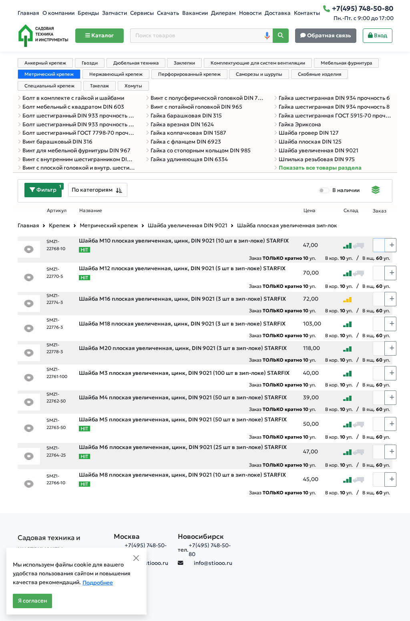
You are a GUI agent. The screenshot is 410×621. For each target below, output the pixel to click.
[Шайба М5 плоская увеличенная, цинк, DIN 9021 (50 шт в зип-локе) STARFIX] (29, 428)
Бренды (88, 13)
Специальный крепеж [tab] (49, 86)
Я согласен (32, 600)
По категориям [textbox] (92, 189)
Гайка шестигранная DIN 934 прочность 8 (334, 106)
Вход (380, 35)
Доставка (278, 13)
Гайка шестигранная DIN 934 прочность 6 (334, 98)
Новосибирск (201, 536)
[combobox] (97, 190)
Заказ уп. (282, 258)
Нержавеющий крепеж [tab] (116, 74)
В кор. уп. (339, 258)
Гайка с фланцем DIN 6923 (186, 141)
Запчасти (114, 13)
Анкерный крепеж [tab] (45, 63)
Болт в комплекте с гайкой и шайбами (73, 98)
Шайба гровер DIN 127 (309, 132)
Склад (351, 210)
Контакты (307, 13)
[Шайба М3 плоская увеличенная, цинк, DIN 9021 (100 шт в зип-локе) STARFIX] (29, 377)
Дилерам (223, 13)
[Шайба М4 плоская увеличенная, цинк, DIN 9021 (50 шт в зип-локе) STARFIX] (29, 401)
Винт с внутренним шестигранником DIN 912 (79, 159)
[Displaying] (376, 190)
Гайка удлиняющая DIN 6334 (189, 159)
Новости (250, 13)
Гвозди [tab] (90, 63)
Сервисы (142, 13)
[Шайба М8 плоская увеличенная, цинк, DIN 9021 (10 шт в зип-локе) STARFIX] (29, 483)
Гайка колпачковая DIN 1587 (188, 132)
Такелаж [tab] (99, 86)
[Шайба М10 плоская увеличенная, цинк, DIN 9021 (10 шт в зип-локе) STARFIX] (29, 249)
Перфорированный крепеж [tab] (189, 74)
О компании (58, 13)
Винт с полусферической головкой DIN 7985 (207, 98)
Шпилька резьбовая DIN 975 (317, 159)
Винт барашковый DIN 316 (57, 141)
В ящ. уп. (376, 258)
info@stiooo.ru (149, 563)
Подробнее (97, 582)
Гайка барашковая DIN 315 (186, 115)
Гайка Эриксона (300, 124)
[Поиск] (281, 35)
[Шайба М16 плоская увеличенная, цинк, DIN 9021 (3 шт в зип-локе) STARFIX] (29, 302)
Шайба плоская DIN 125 (310, 141)
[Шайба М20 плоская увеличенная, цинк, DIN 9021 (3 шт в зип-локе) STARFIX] (29, 352)
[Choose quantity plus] (390, 245)
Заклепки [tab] (184, 63)
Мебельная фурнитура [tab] (346, 63)
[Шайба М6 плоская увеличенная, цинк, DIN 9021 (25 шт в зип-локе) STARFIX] (29, 455)
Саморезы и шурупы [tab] (259, 74)
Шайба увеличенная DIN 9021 (318, 150)
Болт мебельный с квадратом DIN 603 (73, 106)
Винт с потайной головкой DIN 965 (196, 106)
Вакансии (195, 13)
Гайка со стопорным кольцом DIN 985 (201, 150)
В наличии (346, 190)
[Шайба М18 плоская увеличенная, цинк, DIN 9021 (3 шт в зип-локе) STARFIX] (29, 327)
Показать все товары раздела (320, 167)
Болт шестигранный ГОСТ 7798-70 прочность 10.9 (79, 132)
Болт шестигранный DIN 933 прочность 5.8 (79, 115)
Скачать (168, 13)
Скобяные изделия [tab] (319, 74)
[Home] (43, 35)
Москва (127, 536)
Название (90, 210)
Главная (28, 13)
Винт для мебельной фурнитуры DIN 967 (76, 150)
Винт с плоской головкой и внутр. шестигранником (79, 167)
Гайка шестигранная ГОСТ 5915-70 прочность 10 (335, 115)
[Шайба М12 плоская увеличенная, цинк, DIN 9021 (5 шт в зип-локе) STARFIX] (29, 276)
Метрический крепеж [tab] (49, 74)
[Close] (136, 558)
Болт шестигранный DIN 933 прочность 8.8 (79, 124)
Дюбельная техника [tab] (136, 63)
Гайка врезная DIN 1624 (182, 124)
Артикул (56, 210)
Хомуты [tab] (133, 86)
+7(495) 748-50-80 (210, 550)
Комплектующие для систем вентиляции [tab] (258, 63)
